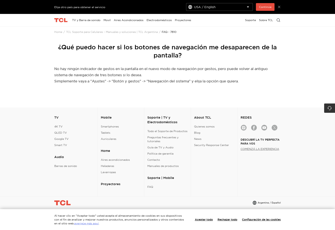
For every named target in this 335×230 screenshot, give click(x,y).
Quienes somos (204, 126)
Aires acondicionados (115, 160)
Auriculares (108, 139)
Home (58, 32)
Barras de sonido (65, 166)
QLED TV (60, 132)
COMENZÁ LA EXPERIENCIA (260, 149)
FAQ (150, 187)
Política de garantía (160, 153)
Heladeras (107, 166)
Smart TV (60, 145)
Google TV (61, 139)
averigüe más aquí (86, 223)
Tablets (105, 132)
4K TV (58, 126)
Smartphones (110, 126)
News (197, 139)
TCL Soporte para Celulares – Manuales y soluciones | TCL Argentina (112, 32)
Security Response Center (211, 145)
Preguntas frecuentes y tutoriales (163, 139)
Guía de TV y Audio (160, 147)
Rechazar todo (227, 219)
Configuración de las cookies (261, 219)
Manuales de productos (163, 166)
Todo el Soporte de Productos (167, 131)
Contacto (153, 160)
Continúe (265, 7)
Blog (197, 132)
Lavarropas (108, 172)
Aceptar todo (204, 219)
